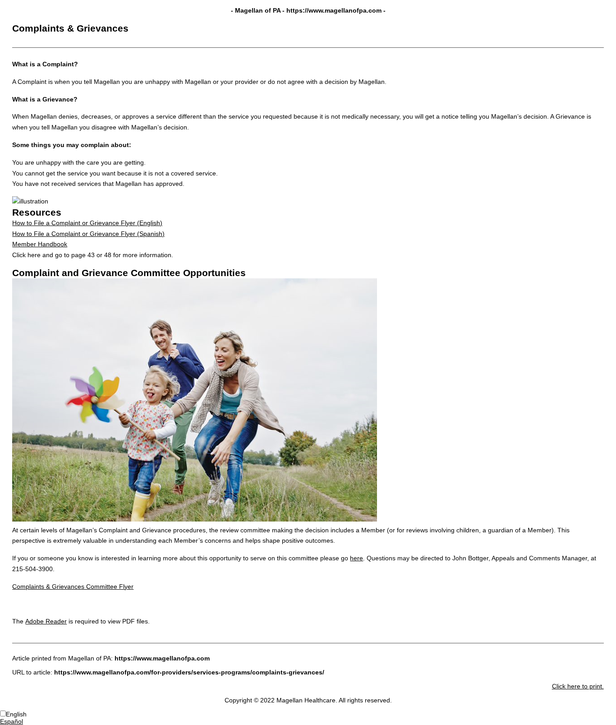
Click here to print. (578, 686)
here (356, 558)
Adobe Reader (46, 621)
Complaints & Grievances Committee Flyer (72, 586)
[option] (308, 721)
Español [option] (11, 721)
